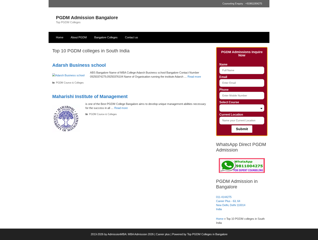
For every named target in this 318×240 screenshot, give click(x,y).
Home (59, 37)
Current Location (231, 114)
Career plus (163, 234)
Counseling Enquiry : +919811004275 (242, 3)
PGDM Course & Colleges (70, 82)
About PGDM (79, 37)
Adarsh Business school (79, 65)
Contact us (131, 37)
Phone (224, 89)
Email (223, 77)
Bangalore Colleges (106, 37)
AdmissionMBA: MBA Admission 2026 (131, 234)
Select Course (229, 102)
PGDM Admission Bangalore (87, 17)
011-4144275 (224, 197)
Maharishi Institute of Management (90, 96)
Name (223, 64)
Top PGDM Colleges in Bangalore (207, 234)
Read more (194, 76)
